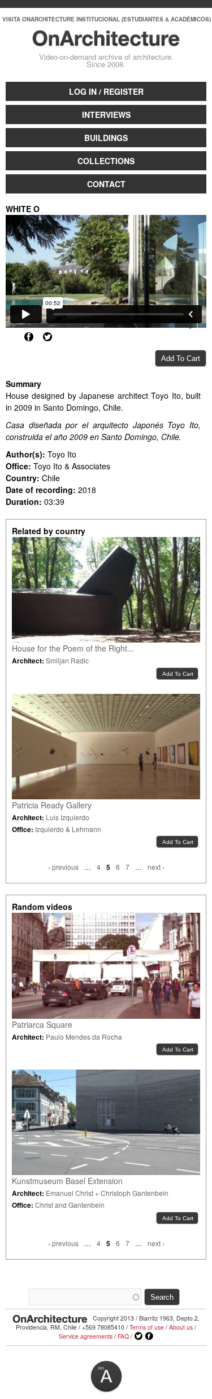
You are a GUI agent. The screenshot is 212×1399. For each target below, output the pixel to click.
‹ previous (63, 867)
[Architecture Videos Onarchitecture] (106, 41)
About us (181, 1327)
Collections (106, 160)
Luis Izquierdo (67, 817)
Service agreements (86, 1336)
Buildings (106, 137)
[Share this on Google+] (10, 336)
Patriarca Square (42, 1024)
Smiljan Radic (67, 660)
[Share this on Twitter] (47, 336)
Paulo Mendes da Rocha (84, 1036)
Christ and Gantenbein (70, 1204)
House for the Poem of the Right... (73, 648)
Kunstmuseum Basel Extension (67, 1180)
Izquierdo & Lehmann (68, 829)
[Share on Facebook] (28, 336)
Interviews (106, 114)
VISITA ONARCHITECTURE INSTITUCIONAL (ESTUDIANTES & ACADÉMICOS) (106, 19)
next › (156, 867)
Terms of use (146, 1327)
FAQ (123, 1336)
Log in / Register (106, 91)
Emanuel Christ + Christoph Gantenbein (107, 1193)
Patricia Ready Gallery (52, 805)
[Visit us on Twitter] (138, 1336)
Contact (106, 184)
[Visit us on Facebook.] (149, 1336)
